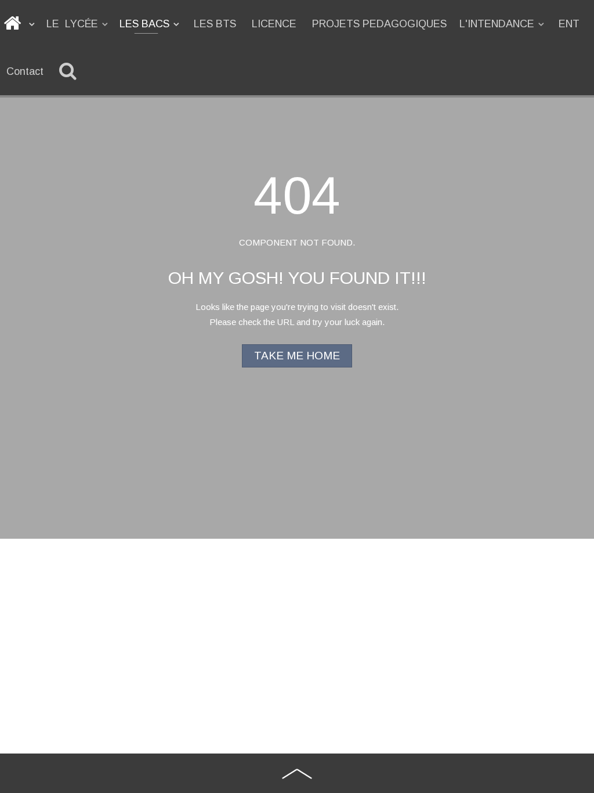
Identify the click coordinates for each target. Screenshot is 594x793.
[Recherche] (69, 71)
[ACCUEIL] (20, 24)
